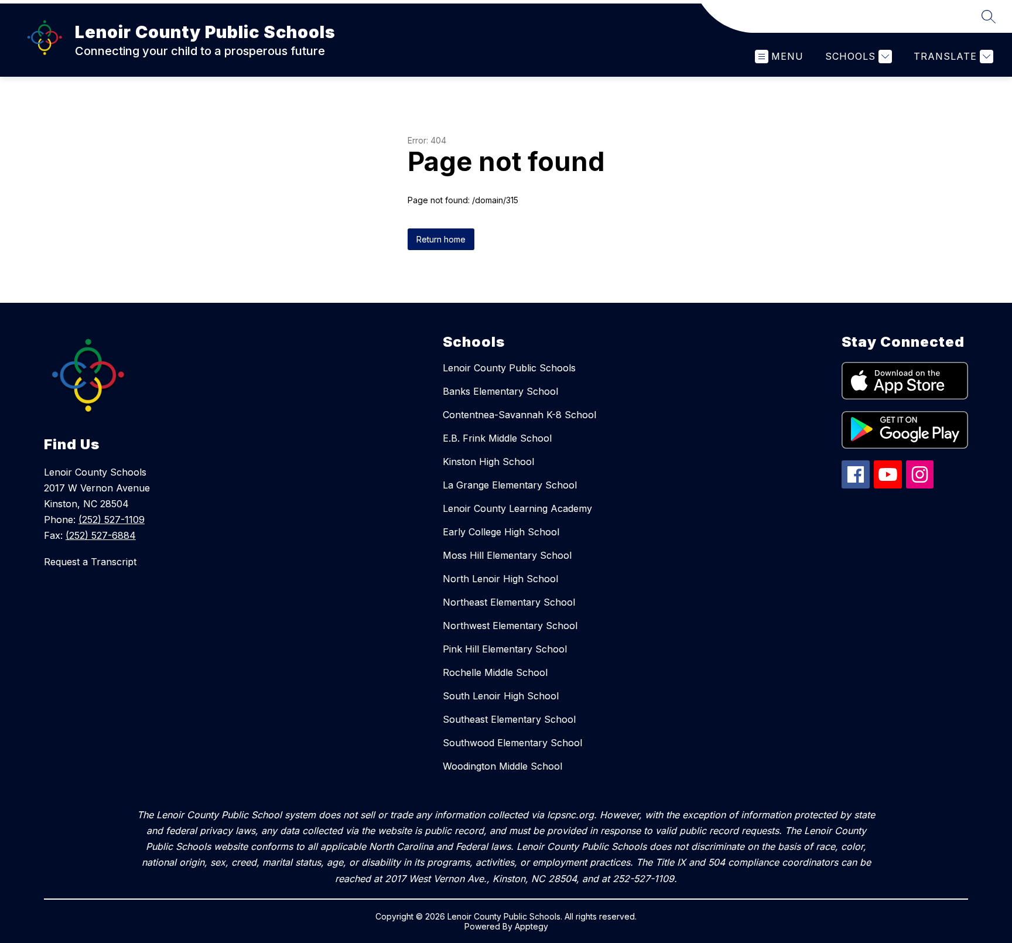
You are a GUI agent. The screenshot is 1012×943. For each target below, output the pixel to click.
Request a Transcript (90, 562)
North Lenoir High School (500, 579)
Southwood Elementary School (512, 743)
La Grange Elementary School (510, 485)
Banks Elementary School (500, 391)
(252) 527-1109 (111, 519)
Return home (441, 239)
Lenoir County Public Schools (509, 368)
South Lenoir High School (501, 696)
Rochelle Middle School (495, 672)
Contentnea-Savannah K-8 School (519, 415)
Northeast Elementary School (509, 602)
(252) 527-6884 (101, 535)
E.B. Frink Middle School (497, 438)
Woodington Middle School (502, 766)
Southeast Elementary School (509, 719)
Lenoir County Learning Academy (517, 508)
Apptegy (531, 926)
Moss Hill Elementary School (507, 555)
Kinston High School (488, 461)
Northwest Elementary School (510, 625)
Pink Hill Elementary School (505, 649)
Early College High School (501, 532)
